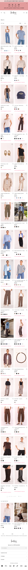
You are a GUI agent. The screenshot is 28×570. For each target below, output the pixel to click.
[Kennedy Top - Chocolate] (7, 445)
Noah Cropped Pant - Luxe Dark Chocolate (19, 340)
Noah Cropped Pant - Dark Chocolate (19, 135)
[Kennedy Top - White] (20, 445)
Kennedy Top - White (18, 457)
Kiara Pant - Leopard (5, 398)
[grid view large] (20, 23)
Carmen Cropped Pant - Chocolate (5, 310)
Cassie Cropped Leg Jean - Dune (19, 194)
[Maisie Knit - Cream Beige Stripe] (20, 64)
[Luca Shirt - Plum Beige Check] (7, 358)
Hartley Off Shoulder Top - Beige (6, 135)
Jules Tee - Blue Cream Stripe (18, 47)
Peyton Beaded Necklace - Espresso (19, 370)
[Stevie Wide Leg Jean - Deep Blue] (7, 35)
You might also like (4, 501)
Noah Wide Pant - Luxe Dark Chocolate (6, 340)
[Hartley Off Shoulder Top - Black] (20, 152)
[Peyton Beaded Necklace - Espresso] (20, 358)
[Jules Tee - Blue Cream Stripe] (20, 35)
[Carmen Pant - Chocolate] (20, 298)
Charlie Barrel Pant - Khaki (19, 223)
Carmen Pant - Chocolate (19, 309)
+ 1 (22, 197)
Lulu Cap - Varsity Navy (18, 105)
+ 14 (9, 343)
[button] (25, 23)
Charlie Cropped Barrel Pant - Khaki (6, 224)
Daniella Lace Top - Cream (6, 523)
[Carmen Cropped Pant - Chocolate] (7, 298)
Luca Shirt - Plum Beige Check (5, 370)
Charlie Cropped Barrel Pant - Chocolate (19, 428)
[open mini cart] (26, 12)
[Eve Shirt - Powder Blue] (7, 269)
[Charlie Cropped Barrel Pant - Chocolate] (20, 416)
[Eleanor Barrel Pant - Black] (20, 239)
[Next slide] (26, 501)
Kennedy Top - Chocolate (5, 457)
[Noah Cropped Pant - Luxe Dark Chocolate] (20, 328)
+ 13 (22, 138)
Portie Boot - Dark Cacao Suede (5, 486)
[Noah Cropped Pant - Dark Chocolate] (20, 123)
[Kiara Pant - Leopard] (7, 387)
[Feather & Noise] (14, 541)
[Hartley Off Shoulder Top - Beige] (7, 123)
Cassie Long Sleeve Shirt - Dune (5, 194)
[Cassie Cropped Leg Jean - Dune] (20, 182)
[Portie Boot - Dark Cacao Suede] (7, 474)
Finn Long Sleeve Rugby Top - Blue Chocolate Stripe (19, 281)
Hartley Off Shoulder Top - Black (19, 164)
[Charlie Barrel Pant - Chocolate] (7, 416)
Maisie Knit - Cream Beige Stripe (19, 76)
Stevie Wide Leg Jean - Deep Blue (6, 47)
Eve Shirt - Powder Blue (5, 280)
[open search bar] (4, 13)
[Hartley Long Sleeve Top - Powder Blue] (7, 239)
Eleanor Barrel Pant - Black (19, 250)
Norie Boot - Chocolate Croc (19, 485)
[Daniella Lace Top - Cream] (7, 512)
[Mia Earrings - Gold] (7, 152)
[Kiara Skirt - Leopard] (20, 387)
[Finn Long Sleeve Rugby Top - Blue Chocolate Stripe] (20, 269)
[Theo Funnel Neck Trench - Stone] (7, 64)
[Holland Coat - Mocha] (7, 94)
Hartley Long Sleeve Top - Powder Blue (5, 251)
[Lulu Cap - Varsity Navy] (20, 94)
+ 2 (8, 50)
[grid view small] (21, 23)
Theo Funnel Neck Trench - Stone (6, 76)
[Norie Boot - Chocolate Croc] (20, 474)
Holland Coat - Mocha (5, 105)
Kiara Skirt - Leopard (18, 398)
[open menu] (1, 13)
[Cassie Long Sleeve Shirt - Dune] (7, 182)
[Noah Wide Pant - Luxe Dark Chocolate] (7, 328)
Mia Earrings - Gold (4, 163)
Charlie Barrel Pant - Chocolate (5, 428)
